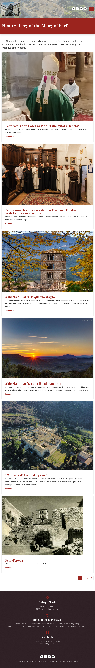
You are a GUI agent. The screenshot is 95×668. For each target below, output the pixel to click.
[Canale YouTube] (81, 8)
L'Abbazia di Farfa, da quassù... (27, 475)
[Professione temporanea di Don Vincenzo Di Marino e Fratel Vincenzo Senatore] (47, 174)
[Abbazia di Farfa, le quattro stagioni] (47, 261)
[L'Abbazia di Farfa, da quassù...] (47, 436)
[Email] (85, 8)
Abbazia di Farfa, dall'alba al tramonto (33, 383)
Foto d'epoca (14, 560)
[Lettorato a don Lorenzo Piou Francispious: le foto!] (47, 86)
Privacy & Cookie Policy (65, 661)
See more (8, 136)
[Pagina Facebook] (73, 8)
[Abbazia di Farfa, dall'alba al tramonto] (47, 348)
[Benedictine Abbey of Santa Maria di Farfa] (10, 9)
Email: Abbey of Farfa (47, 644)
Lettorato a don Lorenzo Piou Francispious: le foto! (42, 126)
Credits (76, 661)
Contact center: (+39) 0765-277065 (47, 641)
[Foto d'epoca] (42, 525)
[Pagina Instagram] (77, 8)
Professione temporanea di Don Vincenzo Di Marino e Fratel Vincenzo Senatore (44, 211)
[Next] (92, 578)
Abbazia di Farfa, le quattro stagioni (31, 297)
